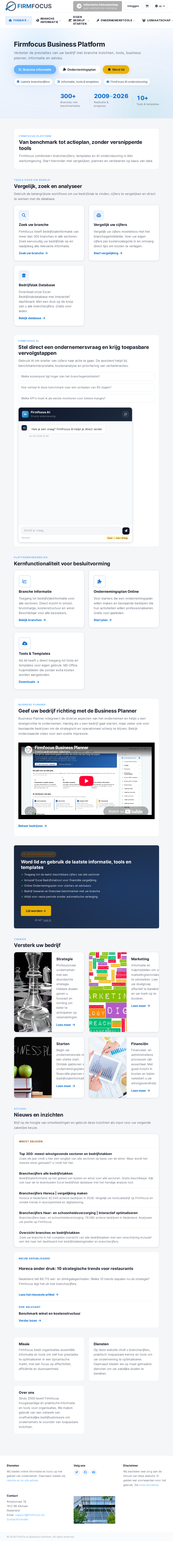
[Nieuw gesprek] (125, 414)
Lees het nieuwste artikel (36, 1294)
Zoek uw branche (31, 253)
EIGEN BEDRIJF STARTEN (81, 20)
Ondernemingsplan (81, 69)
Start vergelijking (106, 253)
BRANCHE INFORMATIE (51, 20)
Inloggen (133, 6)
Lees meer (63, 1024)
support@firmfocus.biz (30, 1515)
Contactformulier (17, 1519)
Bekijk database (30, 318)
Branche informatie (37, 69)
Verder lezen (28, 1320)
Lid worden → (36, 911)
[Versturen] (126, 531)
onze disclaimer (149, 1485)
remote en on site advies (22, 1480)
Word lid (118, 69)
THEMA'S (21, 20)
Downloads (27, 681)
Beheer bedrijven (30, 826)
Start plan (101, 620)
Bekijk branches (30, 620)
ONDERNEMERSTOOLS (118, 20)
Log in (47, 920)
